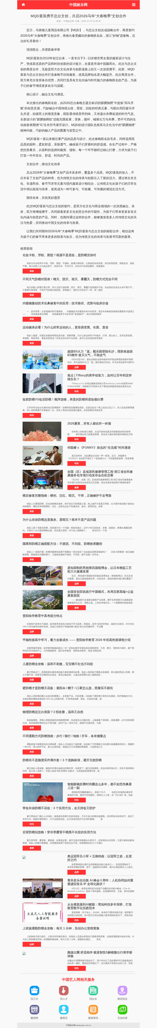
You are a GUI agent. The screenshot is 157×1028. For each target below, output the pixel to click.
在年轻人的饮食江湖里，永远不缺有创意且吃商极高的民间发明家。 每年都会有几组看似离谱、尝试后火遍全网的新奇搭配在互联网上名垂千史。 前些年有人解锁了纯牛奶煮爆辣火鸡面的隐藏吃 (100, 434)
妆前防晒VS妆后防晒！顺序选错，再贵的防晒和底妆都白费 (63, 399)
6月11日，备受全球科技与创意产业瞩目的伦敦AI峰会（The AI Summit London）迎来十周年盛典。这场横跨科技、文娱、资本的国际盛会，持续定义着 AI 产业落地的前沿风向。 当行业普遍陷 (100, 891)
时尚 (76, 391)
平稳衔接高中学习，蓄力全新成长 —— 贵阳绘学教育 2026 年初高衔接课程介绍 (77, 639)
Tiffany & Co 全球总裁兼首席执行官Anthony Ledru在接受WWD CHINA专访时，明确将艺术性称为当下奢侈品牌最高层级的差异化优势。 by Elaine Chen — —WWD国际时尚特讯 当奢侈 (100, 386)
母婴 (32, 680)
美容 (32, 271)
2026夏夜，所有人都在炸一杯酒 (89, 423)
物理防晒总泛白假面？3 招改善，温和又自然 (53, 712)
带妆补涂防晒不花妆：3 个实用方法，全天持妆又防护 (59, 808)
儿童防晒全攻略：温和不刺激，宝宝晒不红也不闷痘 (58, 664)
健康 (76, 487)
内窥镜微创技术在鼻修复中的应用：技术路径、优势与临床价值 (65, 303)
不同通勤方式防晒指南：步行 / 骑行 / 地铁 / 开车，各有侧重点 (64, 736)
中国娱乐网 (78, 5)
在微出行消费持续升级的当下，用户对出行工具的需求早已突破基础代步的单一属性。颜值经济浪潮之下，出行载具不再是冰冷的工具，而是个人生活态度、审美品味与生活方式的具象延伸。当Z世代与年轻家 (100, 963)
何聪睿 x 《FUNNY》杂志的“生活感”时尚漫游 (99, 447)
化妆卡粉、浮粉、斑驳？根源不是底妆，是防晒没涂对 (59, 255)
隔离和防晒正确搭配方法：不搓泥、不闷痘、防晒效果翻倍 (62, 543)
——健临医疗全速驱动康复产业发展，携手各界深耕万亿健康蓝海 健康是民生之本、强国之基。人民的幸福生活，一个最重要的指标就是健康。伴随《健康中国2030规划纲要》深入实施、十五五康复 (102, 603)
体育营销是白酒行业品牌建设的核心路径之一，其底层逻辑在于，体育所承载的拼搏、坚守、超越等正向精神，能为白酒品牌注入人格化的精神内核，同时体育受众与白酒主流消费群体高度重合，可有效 (100, 867)
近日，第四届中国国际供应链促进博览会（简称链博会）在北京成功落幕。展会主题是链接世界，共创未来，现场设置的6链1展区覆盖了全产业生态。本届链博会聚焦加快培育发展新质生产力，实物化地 (100, 578)
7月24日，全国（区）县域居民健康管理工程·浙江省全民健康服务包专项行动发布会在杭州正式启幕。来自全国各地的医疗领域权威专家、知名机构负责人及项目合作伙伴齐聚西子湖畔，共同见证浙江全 (100, 482)
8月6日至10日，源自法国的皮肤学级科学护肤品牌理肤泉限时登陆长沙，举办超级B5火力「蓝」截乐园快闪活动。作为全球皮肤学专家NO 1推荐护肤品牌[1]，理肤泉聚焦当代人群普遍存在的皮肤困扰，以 (100, 362)
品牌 (76, 367)
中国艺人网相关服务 (78, 980)
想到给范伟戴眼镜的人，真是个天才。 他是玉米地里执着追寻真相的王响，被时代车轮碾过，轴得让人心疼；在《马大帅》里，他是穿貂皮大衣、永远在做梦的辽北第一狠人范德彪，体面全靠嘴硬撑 (100, 795)
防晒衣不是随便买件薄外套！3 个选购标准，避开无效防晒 (62, 760)
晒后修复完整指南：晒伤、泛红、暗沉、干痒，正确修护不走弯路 (67, 495)
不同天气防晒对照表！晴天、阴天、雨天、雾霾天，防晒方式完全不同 (70, 279)
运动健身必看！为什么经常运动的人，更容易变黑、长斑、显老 (65, 327)
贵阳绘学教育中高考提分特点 (42, 615)
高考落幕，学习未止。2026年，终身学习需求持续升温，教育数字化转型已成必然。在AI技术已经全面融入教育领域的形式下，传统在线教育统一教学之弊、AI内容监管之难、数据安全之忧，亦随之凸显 (100, 915)
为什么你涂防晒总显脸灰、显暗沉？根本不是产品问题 (59, 519)
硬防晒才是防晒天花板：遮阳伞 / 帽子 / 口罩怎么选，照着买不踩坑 (68, 688)
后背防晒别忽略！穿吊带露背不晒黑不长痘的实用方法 (59, 832)
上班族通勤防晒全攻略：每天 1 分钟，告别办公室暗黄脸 (61, 928)
